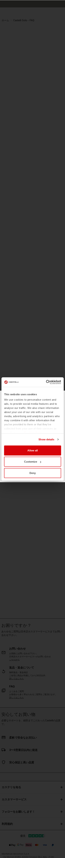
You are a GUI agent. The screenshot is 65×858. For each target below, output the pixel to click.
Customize (30, 461)
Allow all (32, 450)
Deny (32, 472)
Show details (46, 439)
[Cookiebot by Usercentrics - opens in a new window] (46, 382)
